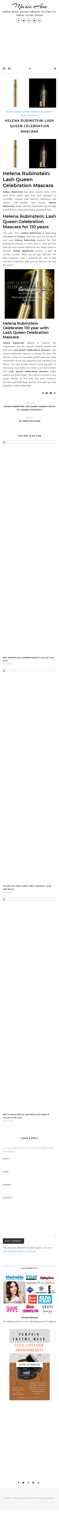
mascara (33, 115)
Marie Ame (29, 6)
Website (7, 1184)
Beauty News (14, 112)
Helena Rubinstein (32, 112)
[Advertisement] (29, 45)
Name (6, 1158)
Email (6, 1171)
